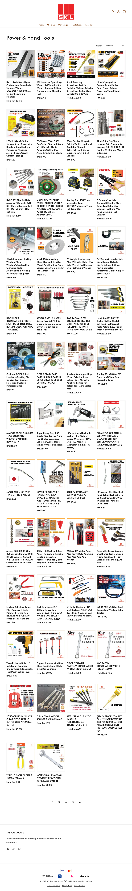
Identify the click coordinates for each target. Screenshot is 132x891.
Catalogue (77, 25)
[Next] (87, 802)
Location (89, 25)
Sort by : (99, 45)
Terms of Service (53, 886)
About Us (51, 25)
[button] (113, 11)
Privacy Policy (67, 886)
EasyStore (88, 881)
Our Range (63, 25)
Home (41, 25)
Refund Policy (79, 886)
